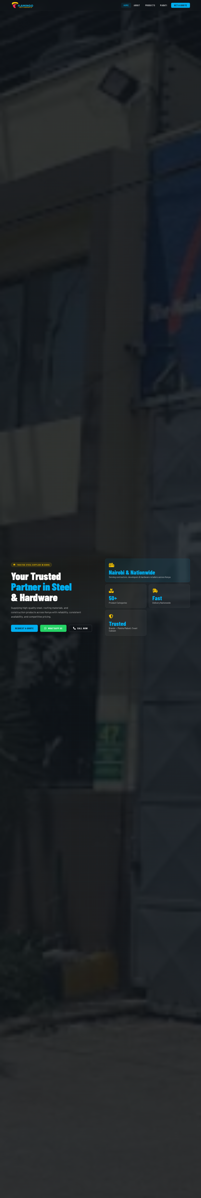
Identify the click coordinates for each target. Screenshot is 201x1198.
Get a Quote (180, 5)
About (137, 5)
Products (150, 5)
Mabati (163, 5)
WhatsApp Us (55, 628)
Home (126, 5)
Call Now (82, 628)
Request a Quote (24, 628)
